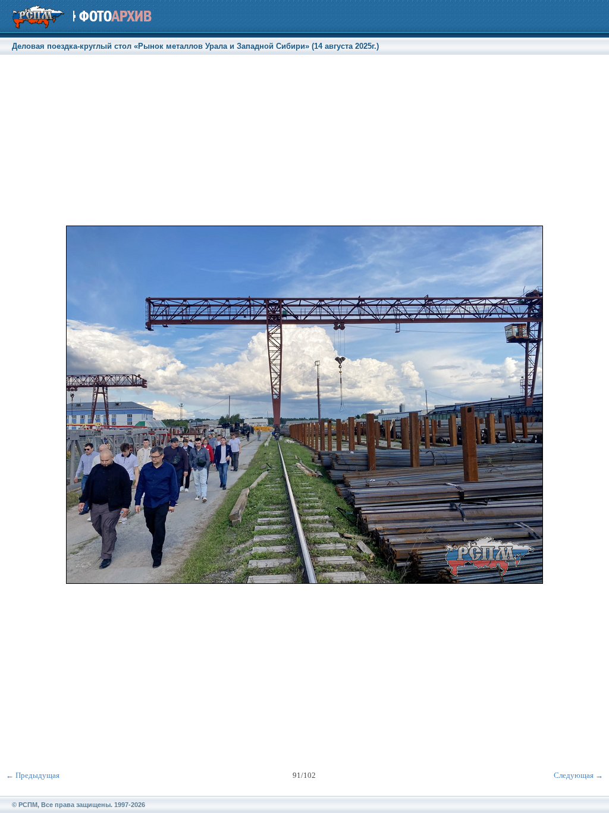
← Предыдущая (32, 775)
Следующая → (578, 775)
